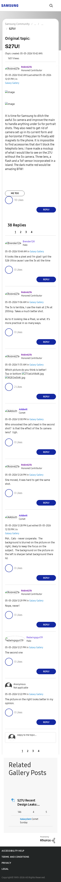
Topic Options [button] (50, 32)
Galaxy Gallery (12, 83)
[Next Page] (38, 232)
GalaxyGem (25, 819)
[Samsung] (9, 5)
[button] (50, 67)
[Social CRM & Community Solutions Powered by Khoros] (47, 839)
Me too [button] (15, 193)
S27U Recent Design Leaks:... (28, 802)
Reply (46, 209)
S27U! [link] (12, 28)
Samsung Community (17, 24)
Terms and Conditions (15, 856)
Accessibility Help (13, 850)
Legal (5, 869)
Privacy (6, 863)
